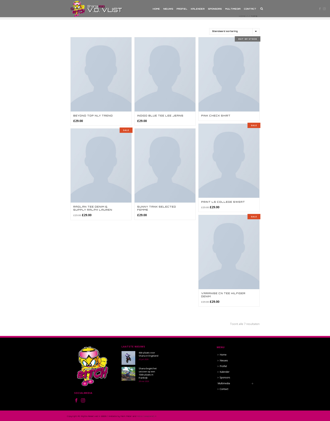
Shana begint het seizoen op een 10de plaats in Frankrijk (148, 373)
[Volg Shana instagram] (83, 400)
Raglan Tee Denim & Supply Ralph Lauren (92, 208)
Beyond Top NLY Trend (93, 115)
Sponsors (215, 9)
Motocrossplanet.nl (147, 416)
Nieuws (168, 9)
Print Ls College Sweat (223, 201)
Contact (250, 9)
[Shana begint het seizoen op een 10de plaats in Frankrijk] (128, 374)
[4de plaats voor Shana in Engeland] (128, 358)
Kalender (198, 9)
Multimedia (232, 9)
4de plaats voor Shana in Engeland (148, 354)
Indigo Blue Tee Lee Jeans (160, 115)
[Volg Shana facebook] (76, 400)
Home (156, 9)
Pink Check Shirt (215, 115)
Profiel (182, 9)
